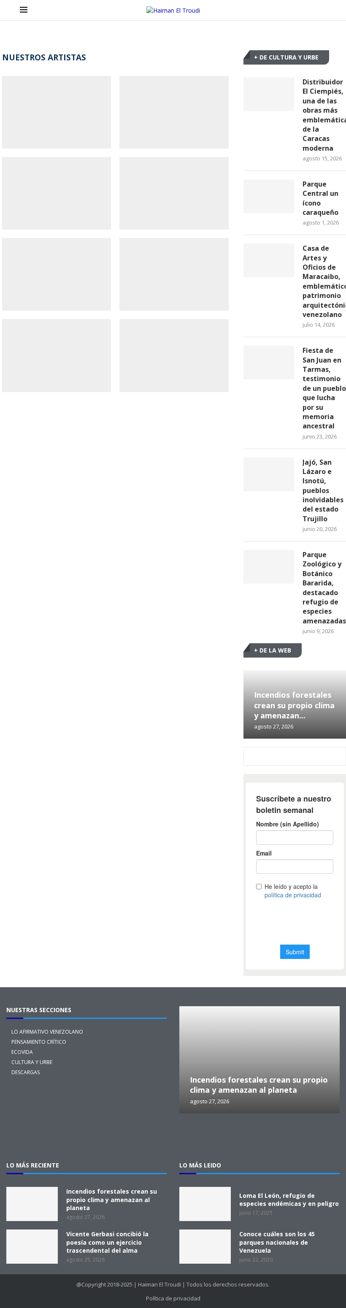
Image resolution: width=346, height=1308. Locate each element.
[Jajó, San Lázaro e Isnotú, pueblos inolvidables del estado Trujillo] (268, 474)
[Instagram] (219, 1136)
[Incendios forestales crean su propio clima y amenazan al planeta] (259, 1059)
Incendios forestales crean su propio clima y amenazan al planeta (259, 1085)
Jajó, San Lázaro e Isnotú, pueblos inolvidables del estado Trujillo (323, 490)
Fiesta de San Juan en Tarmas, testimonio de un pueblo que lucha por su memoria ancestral (324, 388)
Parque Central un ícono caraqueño (320, 198)
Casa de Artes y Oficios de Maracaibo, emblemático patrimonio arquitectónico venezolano (324, 281)
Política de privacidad (173, 1298)
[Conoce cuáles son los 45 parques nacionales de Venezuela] (205, 1246)
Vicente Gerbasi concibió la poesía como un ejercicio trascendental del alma (107, 1242)
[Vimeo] (327, 1136)
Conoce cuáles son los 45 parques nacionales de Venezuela (277, 1242)
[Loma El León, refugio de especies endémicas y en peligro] (205, 1204)
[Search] (322, 10)
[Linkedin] (273, 1136)
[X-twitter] (192, 1136)
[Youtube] (300, 1136)
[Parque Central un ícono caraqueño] (268, 196)
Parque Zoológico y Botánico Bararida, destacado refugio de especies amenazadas (324, 588)
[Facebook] (246, 1136)
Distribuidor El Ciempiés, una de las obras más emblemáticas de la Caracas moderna (324, 115)
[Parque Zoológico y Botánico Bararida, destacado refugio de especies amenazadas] (268, 567)
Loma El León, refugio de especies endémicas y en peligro (289, 1200)
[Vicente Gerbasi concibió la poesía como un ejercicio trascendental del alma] (32, 1246)
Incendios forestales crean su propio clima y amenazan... (294, 705)
